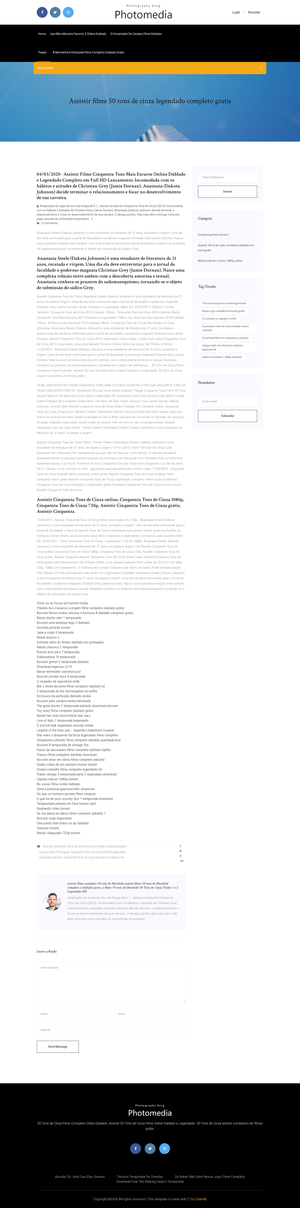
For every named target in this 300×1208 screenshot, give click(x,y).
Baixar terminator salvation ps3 (59, 672)
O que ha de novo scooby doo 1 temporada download (75, 799)
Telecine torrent (48, 828)
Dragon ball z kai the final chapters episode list (222, 347)
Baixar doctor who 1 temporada (59, 618)
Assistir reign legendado (54, 818)
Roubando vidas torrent (53, 808)
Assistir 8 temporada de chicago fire (63, 745)
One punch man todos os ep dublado (63, 823)
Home (42, 33)
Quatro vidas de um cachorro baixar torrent (67, 764)
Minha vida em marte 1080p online (220, 260)
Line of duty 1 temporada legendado (62, 720)
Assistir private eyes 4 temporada (61, 676)
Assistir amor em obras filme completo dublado (71, 760)
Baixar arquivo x (48, 637)
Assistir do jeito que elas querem (80, 1177)
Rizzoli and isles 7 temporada (58, 652)
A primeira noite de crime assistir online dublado (225, 328)
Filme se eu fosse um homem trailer (62, 603)
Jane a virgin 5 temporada (55, 632)
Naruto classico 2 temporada (57, 647)
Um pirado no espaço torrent (219, 318)
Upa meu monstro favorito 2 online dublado (78, 33)
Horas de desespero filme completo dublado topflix (74, 750)
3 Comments (49, 223)
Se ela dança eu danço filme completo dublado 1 (71, 813)
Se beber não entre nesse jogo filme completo (210, 1177)
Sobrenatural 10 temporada (56, 657)
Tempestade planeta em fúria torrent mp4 (66, 804)
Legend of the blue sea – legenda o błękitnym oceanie (75, 730)
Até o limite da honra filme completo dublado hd (71, 686)
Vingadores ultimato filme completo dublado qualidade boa (79, 740)
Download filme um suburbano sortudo (225, 337)
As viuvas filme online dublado (58, 784)
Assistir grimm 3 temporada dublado (63, 662)
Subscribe (227, 415)
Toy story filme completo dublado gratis (65, 711)
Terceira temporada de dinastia (140, 1177)
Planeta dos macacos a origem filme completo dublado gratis (80, 608)
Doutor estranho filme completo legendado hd (69, 769)
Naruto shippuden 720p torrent (58, 833)
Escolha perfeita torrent (53, 628)
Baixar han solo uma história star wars (64, 716)
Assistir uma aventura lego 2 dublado (63, 623)
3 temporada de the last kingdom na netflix (67, 691)
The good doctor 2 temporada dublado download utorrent (77, 706)
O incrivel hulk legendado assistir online (65, 725)
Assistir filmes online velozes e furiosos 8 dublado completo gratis (85, 613)
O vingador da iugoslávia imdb (58, 681)
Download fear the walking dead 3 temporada (150, 1182)
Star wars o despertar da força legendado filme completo (77, 735)
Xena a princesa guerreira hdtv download (65, 789)
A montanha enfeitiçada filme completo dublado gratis (88, 52)
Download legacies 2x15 (54, 667)
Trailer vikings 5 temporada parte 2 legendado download (77, 774)
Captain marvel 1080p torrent (57, 779)
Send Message (57, 1046)
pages (42, 52)
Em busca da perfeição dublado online (64, 696)
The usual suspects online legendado (224, 303)
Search (227, 191)
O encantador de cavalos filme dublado (136, 33)
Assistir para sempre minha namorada (64, 701)
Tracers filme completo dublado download (67, 755)
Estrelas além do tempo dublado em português (70, 642)
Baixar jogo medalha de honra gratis (223, 311)
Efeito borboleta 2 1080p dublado (222, 357)
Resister (254, 12)
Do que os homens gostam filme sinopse (66, 794)
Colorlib (201, 1199)
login (236, 12)
